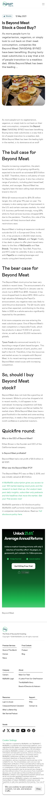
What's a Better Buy (10, 710)
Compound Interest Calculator (13, 706)
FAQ (30, 702)
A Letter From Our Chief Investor (31, 679)
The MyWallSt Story (26, 682)
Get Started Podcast (10, 713)
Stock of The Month (10, 650)
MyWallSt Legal (8, 679)
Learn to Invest (8, 702)
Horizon (5, 654)
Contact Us (33, 706)
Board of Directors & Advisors (29, 686)
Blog (23, 654)
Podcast (25, 650)
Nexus (5, 658)
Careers (5, 675)
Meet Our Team (24, 675)
